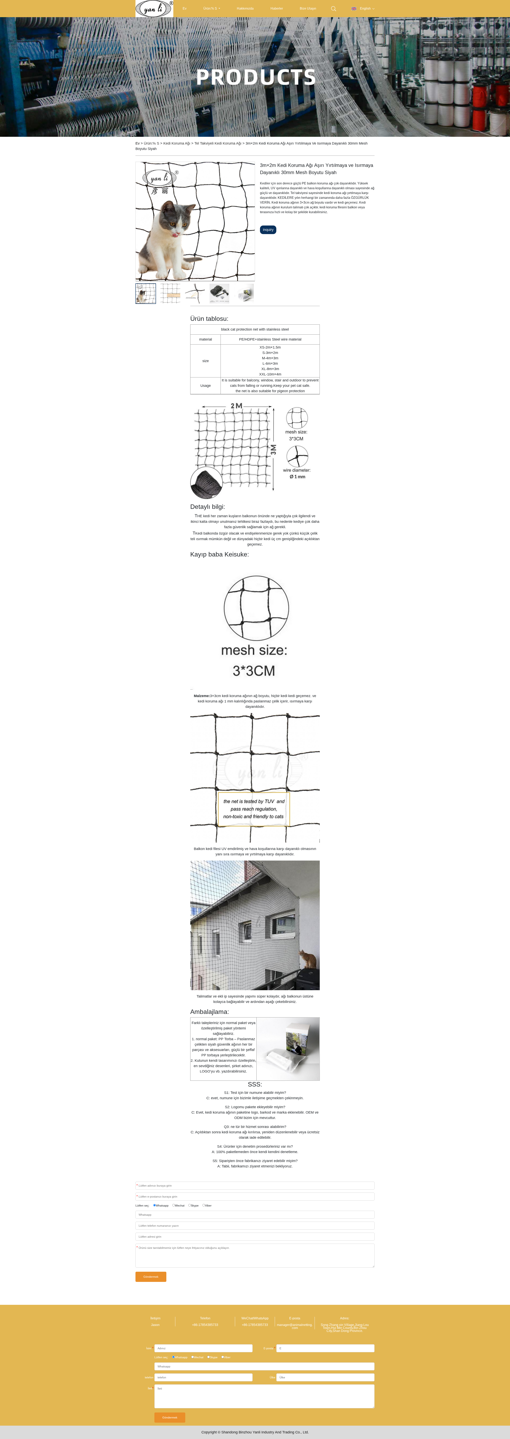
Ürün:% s (210, 8)
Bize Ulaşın (308, 8)
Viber (208, 1205)
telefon (149, 1377)
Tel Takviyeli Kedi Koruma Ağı (217, 143)
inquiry (268, 230)
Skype (195, 1205)
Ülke (272, 1377)
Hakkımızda (245, 8)
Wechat (179, 1205)
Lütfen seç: (142, 1205)
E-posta (137, 1196)
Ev (184, 8)
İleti (137, 1247)
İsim (137, 1185)
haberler (277, 8)
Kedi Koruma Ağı (176, 143)
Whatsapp (162, 1205)
